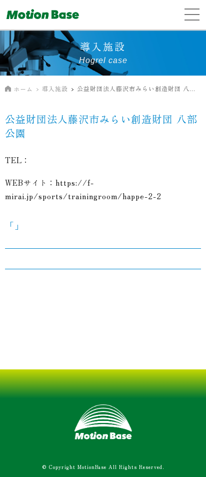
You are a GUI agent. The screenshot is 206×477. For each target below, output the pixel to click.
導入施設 (55, 88)
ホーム (23, 89)
